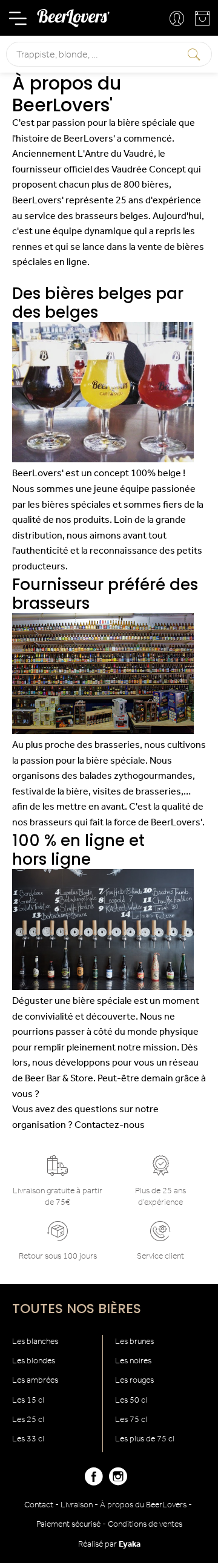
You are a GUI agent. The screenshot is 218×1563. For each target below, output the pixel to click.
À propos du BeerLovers (143, 1505)
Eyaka (129, 1544)
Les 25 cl (28, 1419)
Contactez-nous (109, 1125)
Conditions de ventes (145, 1524)
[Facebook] (94, 1481)
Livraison (77, 1505)
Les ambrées (35, 1380)
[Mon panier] (203, 21)
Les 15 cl (28, 1400)
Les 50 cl (131, 1400)
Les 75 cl (131, 1419)
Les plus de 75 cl (144, 1439)
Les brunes (134, 1341)
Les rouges (134, 1380)
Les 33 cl (28, 1439)
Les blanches (35, 1341)
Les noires (133, 1361)
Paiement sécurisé (68, 1524)
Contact (38, 1505)
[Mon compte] (178, 19)
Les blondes (33, 1361)
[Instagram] (118, 1481)
